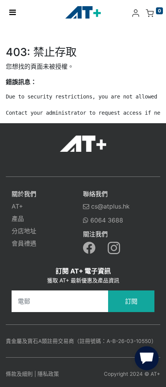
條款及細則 (19, 374)
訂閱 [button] (131, 301)
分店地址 (24, 231)
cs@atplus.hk (110, 206)
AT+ (17, 206)
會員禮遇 (24, 243)
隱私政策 (48, 374)
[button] (146, 360)
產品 (18, 218)
